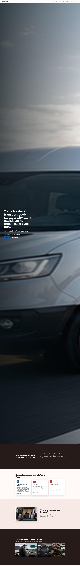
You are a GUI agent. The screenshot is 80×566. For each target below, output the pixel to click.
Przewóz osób (59, 1)
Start (53, 1)
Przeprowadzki (66, 1)
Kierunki (56, 1)
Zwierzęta (70, 1)
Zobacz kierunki (35, 492)
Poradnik (74, 1)
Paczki (63, 1)
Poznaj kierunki (7, 237)
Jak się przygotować (15, 237)
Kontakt (77, 1)
